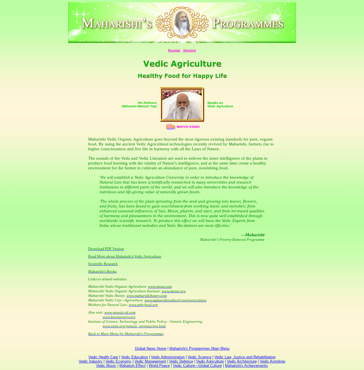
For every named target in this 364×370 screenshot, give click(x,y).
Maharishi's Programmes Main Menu (199, 348)
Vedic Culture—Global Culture (197, 365)
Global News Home (150, 348)
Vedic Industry (90, 361)
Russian (174, 50)
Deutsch (189, 50)
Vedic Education (134, 357)
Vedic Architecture (242, 361)
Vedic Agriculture (210, 361)
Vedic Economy (118, 361)
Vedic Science (199, 357)
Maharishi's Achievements (246, 365)
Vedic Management (150, 361)
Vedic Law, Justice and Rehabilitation (245, 357)
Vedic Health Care (103, 357)
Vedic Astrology (273, 361)
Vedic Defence (181, 361)
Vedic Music (106, 365)
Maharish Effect (132, 365)
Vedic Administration (168, 357)
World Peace (159, 365)
